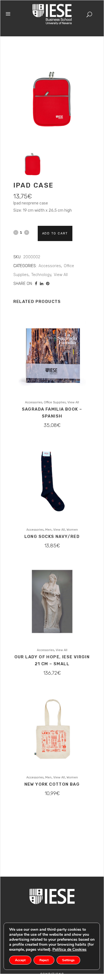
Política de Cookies (69, 949)
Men (48, 530)
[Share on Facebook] (36, 283)
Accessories (50, 266)
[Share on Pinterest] (47, 283)
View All (61, 274)
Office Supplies (55, 402)
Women (72, 530)
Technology (41, 274)
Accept (20, 960)
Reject (44, 960)
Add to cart (55, 233)
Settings (68, 960)
